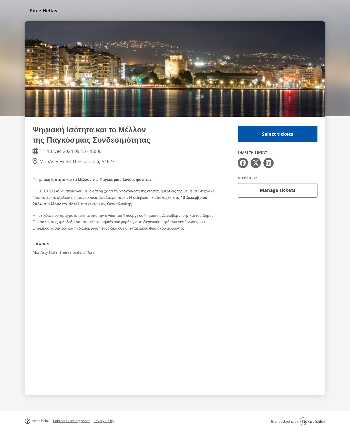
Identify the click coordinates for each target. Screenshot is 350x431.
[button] (71, 420)
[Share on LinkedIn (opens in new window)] (268, 163)
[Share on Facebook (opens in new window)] (243, 163)
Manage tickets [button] (277, 190)
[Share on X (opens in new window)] (256, 163)
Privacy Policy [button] (104, 420)
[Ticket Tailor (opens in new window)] (312, 421)
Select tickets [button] (277, 134)
